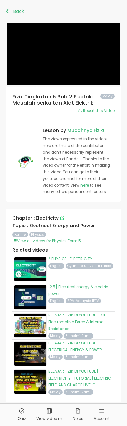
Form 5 (20, 234)
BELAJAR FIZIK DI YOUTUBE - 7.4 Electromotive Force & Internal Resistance (76, 322)
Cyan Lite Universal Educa (89, 266)
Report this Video (98, 110)
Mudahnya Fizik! (85, 130)
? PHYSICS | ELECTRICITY (70, 259)
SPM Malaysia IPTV (83, 301)
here (85, 185)
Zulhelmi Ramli (78, 336)
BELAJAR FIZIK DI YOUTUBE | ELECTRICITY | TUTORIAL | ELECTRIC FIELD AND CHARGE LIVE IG (79, 378)
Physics (37, 234)
